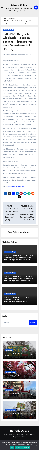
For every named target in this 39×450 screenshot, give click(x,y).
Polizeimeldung (8, 29)
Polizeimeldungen (11, 54)
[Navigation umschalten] (2, 7)
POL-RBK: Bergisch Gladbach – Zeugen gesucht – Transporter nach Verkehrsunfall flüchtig (17, 42)
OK (12, 447)
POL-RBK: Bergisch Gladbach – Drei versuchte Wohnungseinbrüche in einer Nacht (19, 278)
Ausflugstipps (10, 372)
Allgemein (9, 350)
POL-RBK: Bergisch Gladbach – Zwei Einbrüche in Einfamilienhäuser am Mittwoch (18, 257)
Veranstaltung (10, 410)
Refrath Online (19, 5)
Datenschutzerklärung (22, 447)
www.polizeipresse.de (16, 187)
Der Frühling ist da (12, 376)
